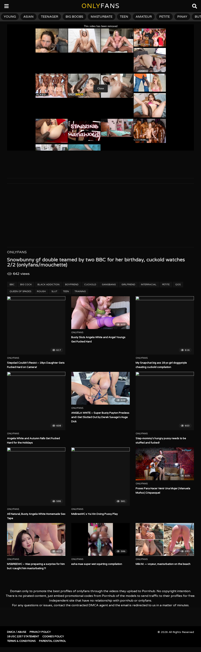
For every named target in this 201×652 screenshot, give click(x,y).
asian (28, 17)
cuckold (90, 284)
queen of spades (20, 291)
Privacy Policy (40, 632)
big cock (26, 284)
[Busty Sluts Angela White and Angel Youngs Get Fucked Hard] (100, 312)
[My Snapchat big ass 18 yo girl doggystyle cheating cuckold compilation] (165, 325)
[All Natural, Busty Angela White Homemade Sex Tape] (36, 476)
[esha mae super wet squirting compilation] (100, 539)
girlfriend (128, 284)
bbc (12, 284)
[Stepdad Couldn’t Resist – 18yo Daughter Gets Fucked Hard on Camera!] (36, 325)
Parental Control (52, 641)
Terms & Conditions (21, 641)
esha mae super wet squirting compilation (96, 564)
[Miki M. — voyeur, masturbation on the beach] (165, 539)
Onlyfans (17, 252)
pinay (182, 17)
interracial (148, 284)
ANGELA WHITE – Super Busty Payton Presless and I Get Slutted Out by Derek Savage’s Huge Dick (100, 417)
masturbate (101, 17)
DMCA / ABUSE (16, 632)
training (80, 291)
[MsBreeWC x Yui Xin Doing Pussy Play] (100, 476)
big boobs (74, 17)
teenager (49, 17)
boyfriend (72, 284)
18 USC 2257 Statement (23, 636)
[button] (6, 5)
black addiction (48, 284)
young (10, 17)
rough (41, 291)
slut (54, 291)
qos (178, 284)
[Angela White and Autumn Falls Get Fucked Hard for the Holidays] (36, 401)
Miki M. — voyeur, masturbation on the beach (163, 564)
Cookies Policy (53, 636)
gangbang (109, 284)
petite (164, 17)
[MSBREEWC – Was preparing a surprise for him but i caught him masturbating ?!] (36, 539)
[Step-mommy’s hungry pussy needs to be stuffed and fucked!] (165, 401)
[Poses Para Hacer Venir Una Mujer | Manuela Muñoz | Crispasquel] (165, 463)
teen (124, 17)
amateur (144, 17)
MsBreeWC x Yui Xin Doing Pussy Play (94, 514)
